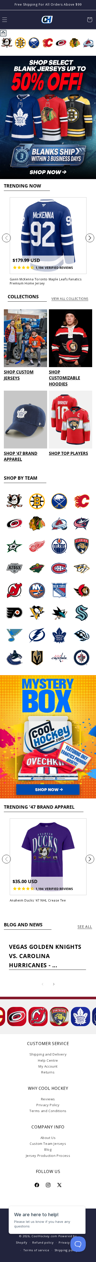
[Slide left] (6, 238)
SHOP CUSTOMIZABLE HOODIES (64, 378)
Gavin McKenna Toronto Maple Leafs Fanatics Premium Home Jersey (46, 281)
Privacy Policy (47, 1105)
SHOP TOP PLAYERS (68, 453)
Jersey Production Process (48, 1155)
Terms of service (36, 1250)
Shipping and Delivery (48, 1054)
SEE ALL (85, 926)
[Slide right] (90, 238)
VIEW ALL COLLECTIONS (69, 299)
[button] (89, 19)
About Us (48, 1137)
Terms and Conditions (48, 1111)
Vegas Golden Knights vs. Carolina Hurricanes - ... (45, 956)
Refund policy (43, 1242)
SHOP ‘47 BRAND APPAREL (20, 456)
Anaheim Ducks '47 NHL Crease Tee (38, 900)
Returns (48, 1072)
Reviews (48, 1099)
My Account (48, 1066)
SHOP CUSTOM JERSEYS (19, 375)
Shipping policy (66, 1250)
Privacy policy (69, 1242)
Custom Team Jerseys (48, 1143)
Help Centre (48, 1060)
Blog (47, 1149)
